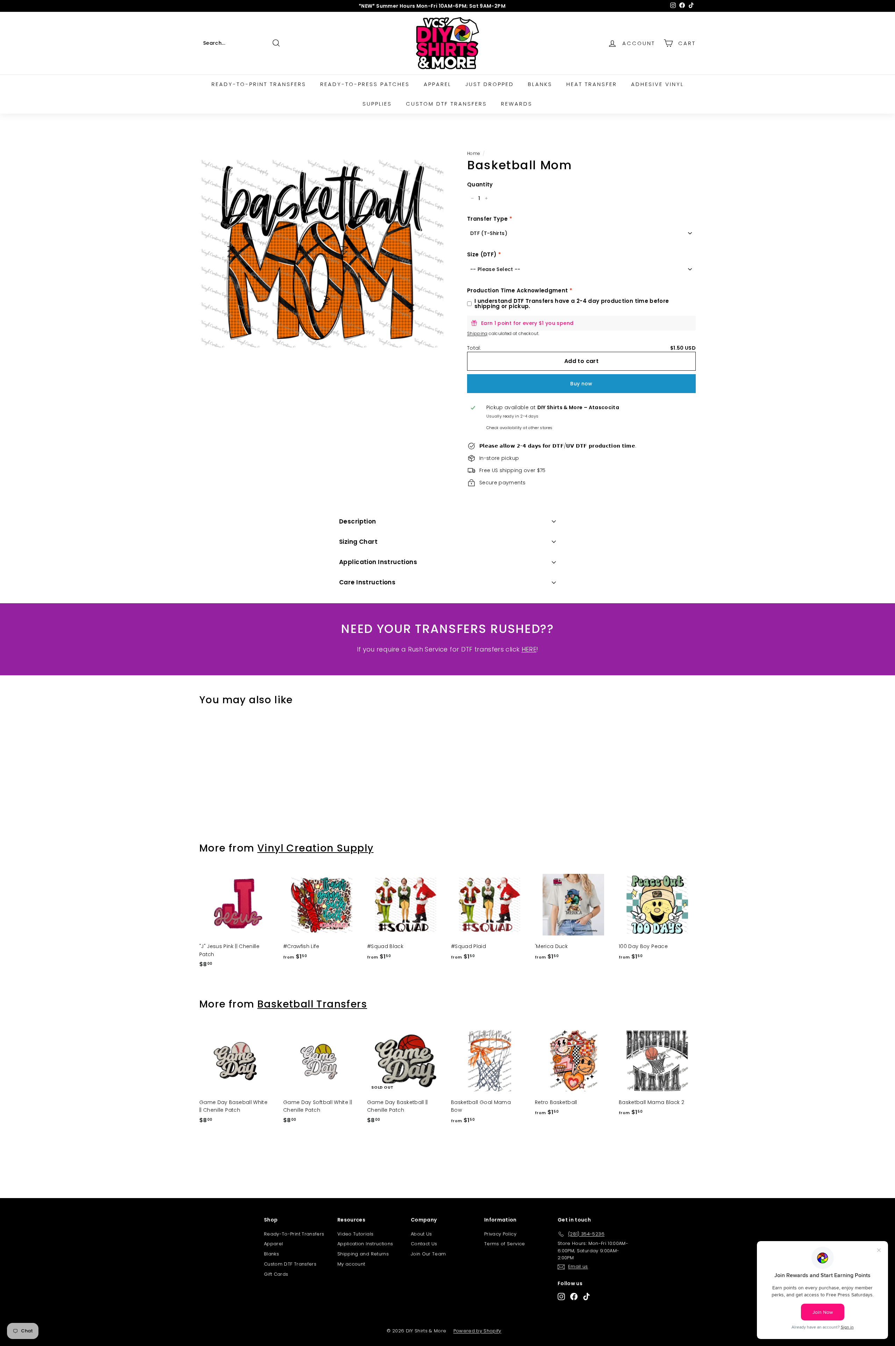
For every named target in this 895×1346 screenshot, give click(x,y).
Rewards (516, 103)
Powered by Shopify (477, 1330)
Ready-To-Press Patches (365, 84)
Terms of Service (504, 1243)
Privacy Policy (500, 1234)
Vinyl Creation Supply (315, 848)
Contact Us (424, 1243)
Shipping (477, 333)
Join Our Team (428, 1254)
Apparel (437, 84)
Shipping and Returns (363, 1254)
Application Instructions (378, 562)
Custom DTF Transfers (446, 103)
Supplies (377, 103)
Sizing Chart (358, 541)
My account (351, 1264)
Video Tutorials (355, 1234)
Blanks (540, 84)
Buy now (581, 383)
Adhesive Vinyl (657, 84)
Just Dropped (489, 84)
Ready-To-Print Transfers (294, 1234)
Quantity (480, 184)
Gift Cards (276, 1274)
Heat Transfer (591, 84)
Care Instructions (367, 582)
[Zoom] (321, 253)
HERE (529, 649)
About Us (421, 1234)
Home (473, 153)
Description (357, 521)
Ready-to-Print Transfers (259, 84)
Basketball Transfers (312, 1004)
